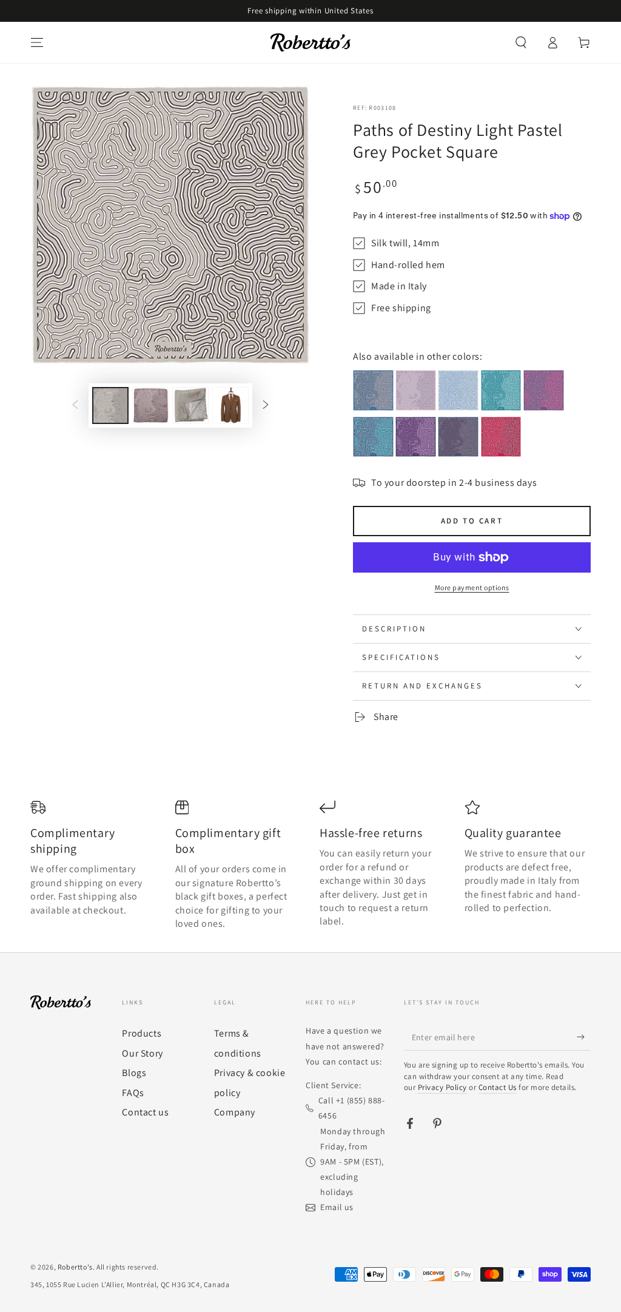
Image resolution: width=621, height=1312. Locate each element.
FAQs (133, 1092)
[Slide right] (265, 405)
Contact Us (497, 1087)
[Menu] (37, 42)
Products (141, 1033)
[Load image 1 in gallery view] (110, 405)
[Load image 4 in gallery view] (230, 405)
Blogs (134, 1072)
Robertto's (75, 1266)
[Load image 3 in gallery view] (190, 405)
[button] (521, 42)
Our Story (142, 1053)
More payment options (472, 587)
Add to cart (472, 521)
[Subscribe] (584, 1036)
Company (234, 1112)
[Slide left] (75, 405)
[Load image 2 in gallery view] (150, 405)
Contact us (145, 1112)
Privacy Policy (442, 1087)
